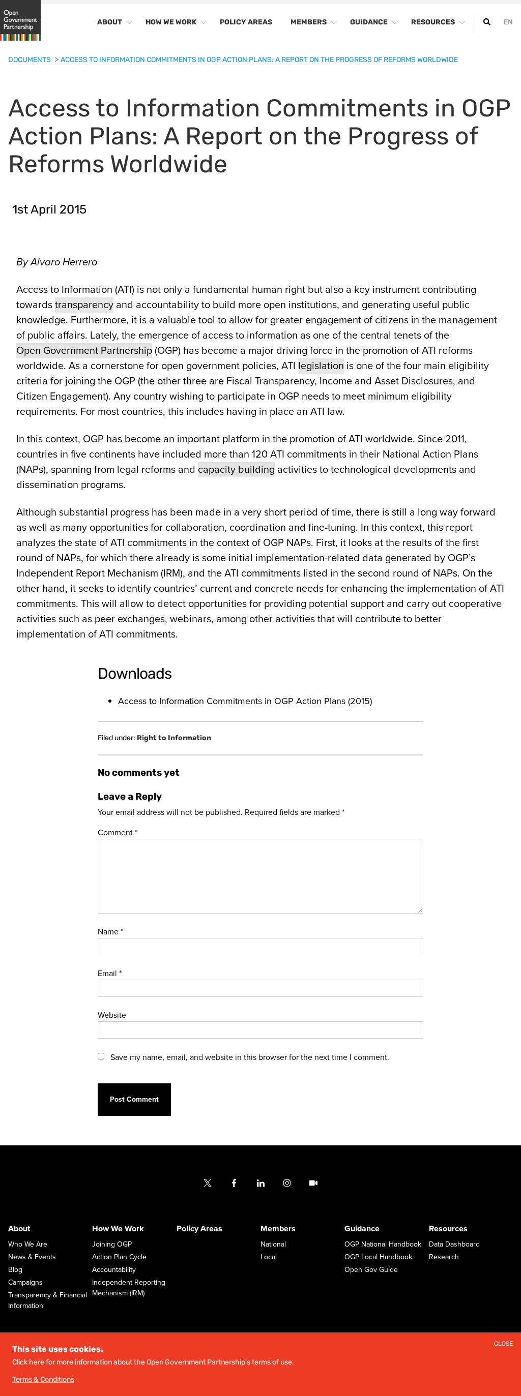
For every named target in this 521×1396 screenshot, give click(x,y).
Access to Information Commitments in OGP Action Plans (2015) (245, 701)
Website (112, 1015)
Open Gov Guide (371, 1270)
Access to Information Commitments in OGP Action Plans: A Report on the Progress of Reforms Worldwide (259, 59)
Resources (448, 1229)
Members (278, 1229)
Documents (30, 59)
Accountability (114, 1270)
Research (444, 1257)
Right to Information (174, 738)
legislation (321, 366)
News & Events (32, 1257)
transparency (84, 305)
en (508, 22)
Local (268, 1257)
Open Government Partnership (84, 351)
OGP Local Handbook (378, 1257)
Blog (15, 1270)
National (273, 1244)
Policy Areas (199, 1229)
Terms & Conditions (43, 1379)
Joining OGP (112, 1244)
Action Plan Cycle (119, 1257)
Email (110, 973)
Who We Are (27, 1244)
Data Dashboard (454, 1244)
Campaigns (25, 1283)
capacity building (236, 470)
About (19, 1229)
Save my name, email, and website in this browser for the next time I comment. (249, 1057)
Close (503, 1344)
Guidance (362, 1229)
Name (110, 932)
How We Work (118, 1229)
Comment (117, 833)
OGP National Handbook (382, 1244)
